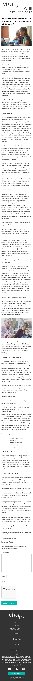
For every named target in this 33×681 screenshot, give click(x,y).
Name (3, 576)
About (16, 622)
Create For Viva (16, 629)
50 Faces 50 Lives (16, 650)
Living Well (12, 538)
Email (3, 581)
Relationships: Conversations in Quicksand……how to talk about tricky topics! (16, 21)
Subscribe (16, 673)
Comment (5, 552)
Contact (16, 626)
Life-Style (16, 639)
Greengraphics (19, 678)
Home (16, 633)
